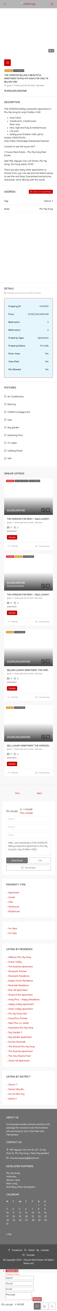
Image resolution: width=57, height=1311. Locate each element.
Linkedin (44, 1250)
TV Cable (12, 443)
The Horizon (19, 71)
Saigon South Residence (20, 980)
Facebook (16, 1250)
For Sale (8, 71)
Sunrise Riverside (17, 1041)
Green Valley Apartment (20, 1008)
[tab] (7, 62)
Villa (10, 902)
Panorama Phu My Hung (20, 1027)
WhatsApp (30, 867)
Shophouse (14, 911)
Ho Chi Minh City (16, 1094)
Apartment (13, 892)
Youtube (30, 1255)
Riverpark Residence (18, 976)
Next (39, 793)
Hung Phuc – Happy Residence (23, 999)
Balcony (11, 404)
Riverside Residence (18, 985)
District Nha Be (16, 1089)
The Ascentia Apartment (20, 966)
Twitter (31, 1250)
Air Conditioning (15, 396)
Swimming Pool (15, 435)
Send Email (17, 860)
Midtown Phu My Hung (19, 957)
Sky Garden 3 (15, 1032)
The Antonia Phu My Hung (21, 1046)
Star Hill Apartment (18, 990)
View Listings (26, 812)
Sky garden (13, 427)
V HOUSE (14, 546)
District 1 (12, 1098)
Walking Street (15, 450)
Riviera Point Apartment (20, 994)
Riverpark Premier (17, 971)
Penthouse (13, 906)
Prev (17, 793)
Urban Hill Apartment (19, 1060)
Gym (9, 419)
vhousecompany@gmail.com (24, 1158)
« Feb (9, 1234)
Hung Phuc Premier (18, 1018)
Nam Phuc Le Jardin (18, 1023)
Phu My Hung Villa (17, 1013)
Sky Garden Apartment (20, 1037)
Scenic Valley (15, 961)
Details (12, 537)
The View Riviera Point (19, 1056)
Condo (11, 897)
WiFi (9, 458)
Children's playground (18, 412)
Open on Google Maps (42, 192)
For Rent (12, 928)
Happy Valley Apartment (21, 1004)
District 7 (12, 1084)
